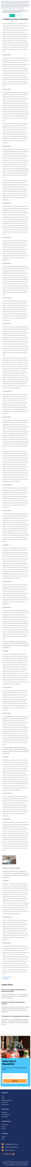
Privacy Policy (5, 1124)
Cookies (3, 1127)
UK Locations (5, 1102)
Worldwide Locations (7, 1100)
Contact (4, 1129)
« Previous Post (6, 977)
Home (3, 1096)
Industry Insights (6, 1114)
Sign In (3, 1139)
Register (4, 1137)
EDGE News (4, 1112)
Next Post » (5, 978)
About (3, 1098)
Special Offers (5, 1104)
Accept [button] (12, 15)
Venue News (5, 1117)
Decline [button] (18, 15)
